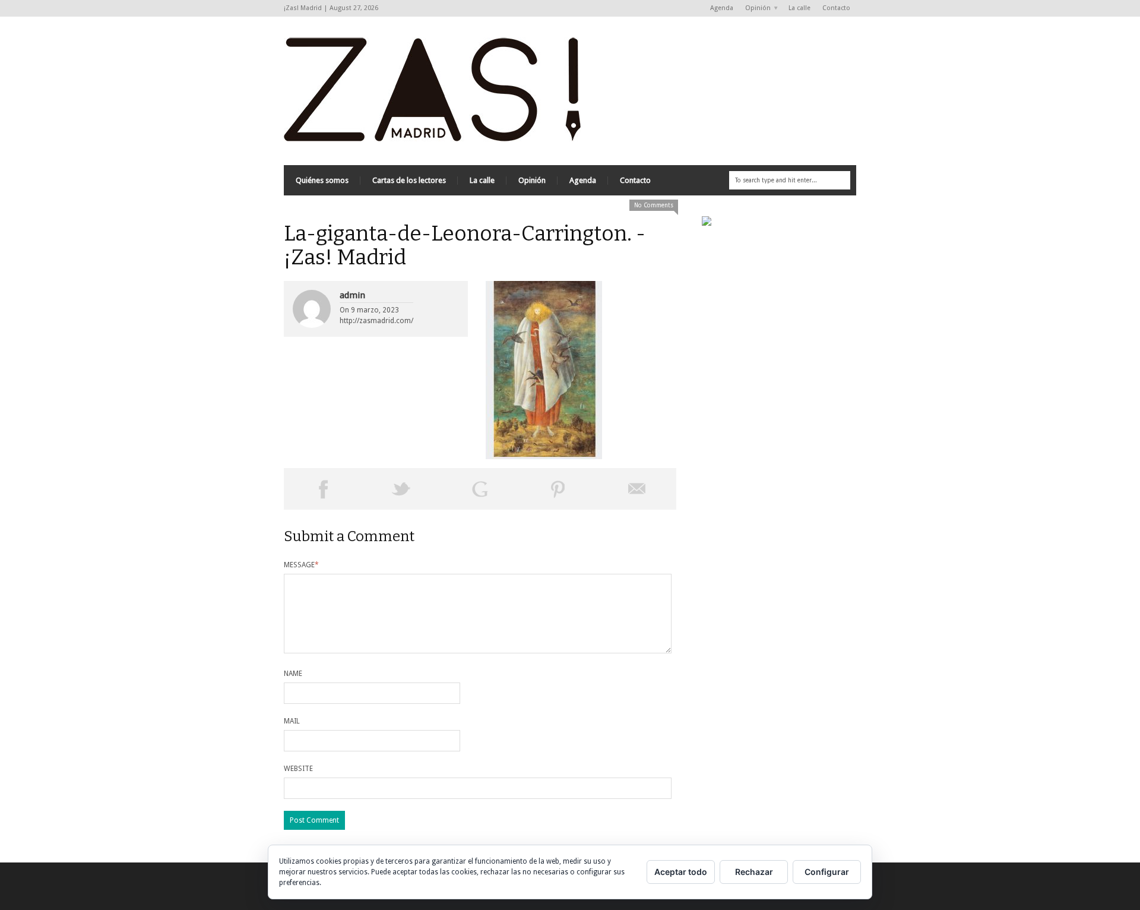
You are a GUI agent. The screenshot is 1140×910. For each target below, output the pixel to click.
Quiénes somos (322, 180)
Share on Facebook (323, 489)
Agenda (721, 8)
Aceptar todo (680, 872)
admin (352, 295)
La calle (799, 8)
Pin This (558, 489)
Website (298, 768)
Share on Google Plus (480, 489)
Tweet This (401, 489)
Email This (637, 489)
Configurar (827, 872)
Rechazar (754, 872)
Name (293, 673)
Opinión (755, 8)
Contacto (836, 8)
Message (301, 565)
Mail (292, 721)
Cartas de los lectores (409, 180)
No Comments (653, 205)
